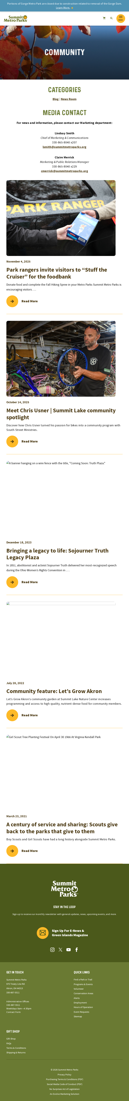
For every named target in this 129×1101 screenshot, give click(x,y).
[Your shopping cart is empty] (104, 18)
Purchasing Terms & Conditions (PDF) (64, 1079)
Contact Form (13, 1012)
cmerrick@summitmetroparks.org (64, 171)
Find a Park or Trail (83, 979)
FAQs (8, 1043)
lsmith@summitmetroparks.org (65, 147)
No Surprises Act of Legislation (64, 1089)
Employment (80, 1002)
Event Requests (81, 1012)
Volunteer (79, 988)
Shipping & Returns (16, 1052)
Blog (56, 99)
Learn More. (63, 7)
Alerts (77, 998)
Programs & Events (83, 984)
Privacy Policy (64, 1074)
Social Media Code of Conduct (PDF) (64, 1084)
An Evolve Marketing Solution (64, 1094)
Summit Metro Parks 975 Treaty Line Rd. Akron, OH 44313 (16, 984)
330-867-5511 (12, 992)
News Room (68, 99)
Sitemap (78, 1016)
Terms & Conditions (16, 1048)
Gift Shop (11, 1038)
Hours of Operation (83, 1007)
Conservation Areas (83, 993)
